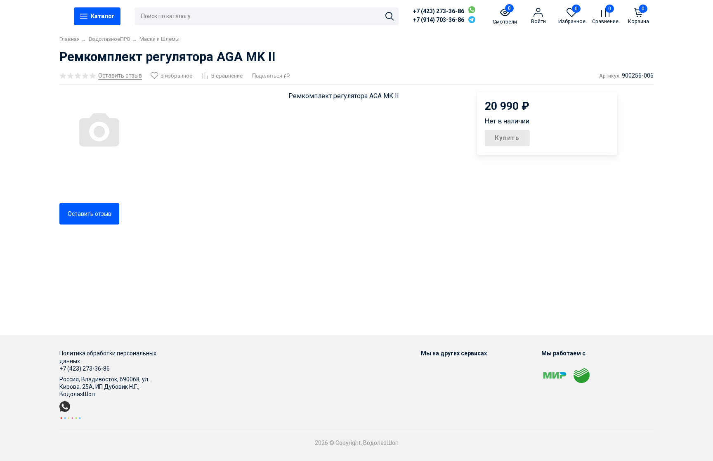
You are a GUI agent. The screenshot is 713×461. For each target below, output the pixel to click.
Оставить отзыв (89, 213)
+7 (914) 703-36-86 (438, 20)
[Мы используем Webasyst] (70, 417)
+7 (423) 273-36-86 (438, 11)
